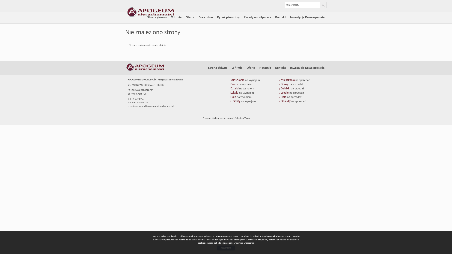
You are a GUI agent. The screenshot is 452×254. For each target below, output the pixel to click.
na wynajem (245, 80)
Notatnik (265, 68)
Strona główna (157, 17)
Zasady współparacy (257, 17)
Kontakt (280, 17)
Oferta (190, 17)
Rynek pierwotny (228, 17)
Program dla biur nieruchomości (218, 118)
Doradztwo (205, 17)
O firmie (176, 17)
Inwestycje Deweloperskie (307, 17)
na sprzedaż (295, 80)
